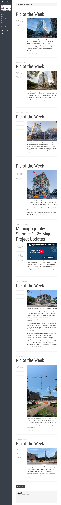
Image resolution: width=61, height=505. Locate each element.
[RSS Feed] (7, 31)
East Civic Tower (52, 333)
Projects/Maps (4, 18)
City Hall (31, 39)
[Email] (2, 33)
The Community (43, 214)
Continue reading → (32, 53)
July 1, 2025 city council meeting (40, 261)
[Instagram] (2, 31)
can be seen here (51, 269)
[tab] (3, 1)
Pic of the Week (30, 14)
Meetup (2, 24)
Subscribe (3, 16)
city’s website (50, 212)
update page (34, 99)
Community (3, 22)
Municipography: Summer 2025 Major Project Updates (34, 234)
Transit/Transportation (22, 250)
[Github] (5, 31)
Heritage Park (20, 256)
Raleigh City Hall (31, 143)
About (2, 14)
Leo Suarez (25, 10)
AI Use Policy (20, 496)
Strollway (21, 260)
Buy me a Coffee (4, 26)
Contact (3, 20)
